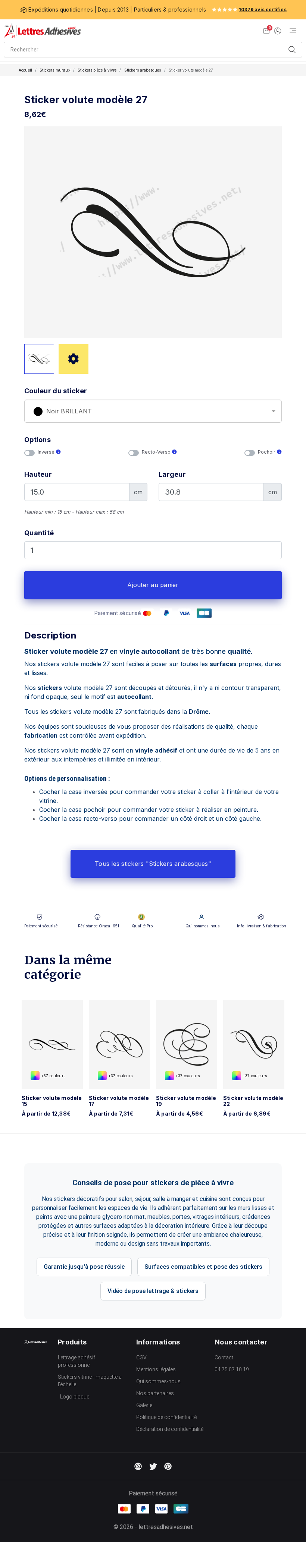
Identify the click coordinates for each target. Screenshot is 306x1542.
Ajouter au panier (152, 585)
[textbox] (153, 411)
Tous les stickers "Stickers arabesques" (153, 863)
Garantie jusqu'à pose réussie (84, 1266)
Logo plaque (74, 1397)
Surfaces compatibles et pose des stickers (203, 1266)
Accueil (25, 70)
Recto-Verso (157, 452)
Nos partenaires (155, 1393)
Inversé (47, 452)
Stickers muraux (55, 70)
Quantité (39, 533)
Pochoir (267, 452)
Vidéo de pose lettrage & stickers (153, 1291)
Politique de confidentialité (166, 1417)
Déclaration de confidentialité (169, 1429)
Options (37, 440)
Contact (224, 1357)
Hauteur (38, 474)
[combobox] (153, 411)
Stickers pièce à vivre (97, 70)
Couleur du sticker (55, 391)
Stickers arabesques (142, 70)
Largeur (172, 474)
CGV (141, 1357)
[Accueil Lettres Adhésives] (42, 30)
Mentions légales (156, 1369)
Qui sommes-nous (158, 1381)
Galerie (144, 1405)
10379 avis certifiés (263, 9)
